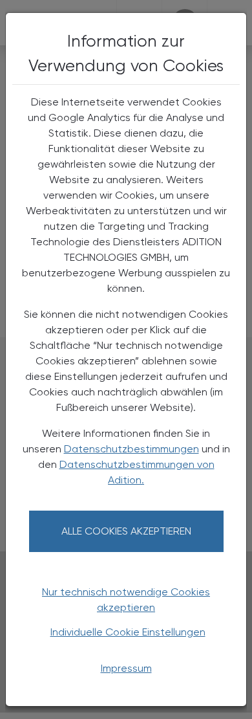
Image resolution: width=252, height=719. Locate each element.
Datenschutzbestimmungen (131, 449)
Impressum (126, 668)
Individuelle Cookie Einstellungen (127, 632)
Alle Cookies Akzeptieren (126, 531)
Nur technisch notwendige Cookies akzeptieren (126, 600)
